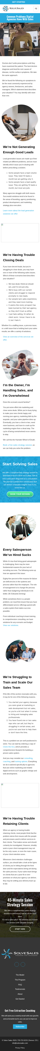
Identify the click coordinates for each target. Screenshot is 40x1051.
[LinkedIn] (16, 964)
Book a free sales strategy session (17, 445)
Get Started (18, 2)
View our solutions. (11, 625)
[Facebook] (23, 964)
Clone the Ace (9, 747)
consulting (28, 758)
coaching (6, 761)
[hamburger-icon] (35, 8)
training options (21, 761)
